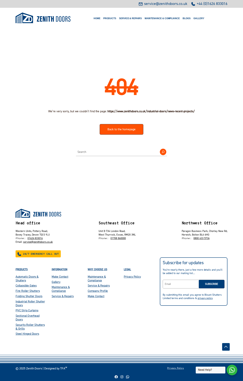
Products (109, 18)
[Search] (163, 152)
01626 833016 (35, 238)
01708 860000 (118, 238)
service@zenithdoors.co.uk (165, 4)
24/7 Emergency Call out (41, 254)
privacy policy (205, 298)
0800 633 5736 (201, 238)
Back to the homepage (121, 129)
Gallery (198, 18)
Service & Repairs (130, 18)
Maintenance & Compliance (162, 18)
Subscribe (211, 284)
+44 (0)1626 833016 (212, 4)
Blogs (187, 18)
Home (97, 18)
